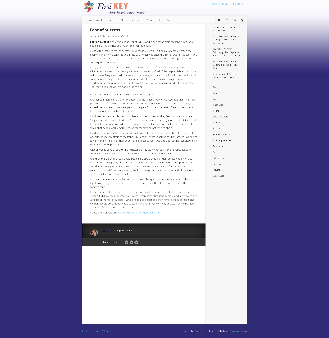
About (99, 20)
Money (216, 122)
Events (216, 93)
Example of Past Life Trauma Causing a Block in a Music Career (226, 65)
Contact (159, 20)
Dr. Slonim (122, 20)
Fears (215, 99)
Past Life (217, 128)
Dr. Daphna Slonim (107, 36)
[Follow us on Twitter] (219, 20)
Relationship (218, 146)
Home (90, 20)
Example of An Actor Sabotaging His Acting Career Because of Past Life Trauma (226, 52)
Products (110, 20)
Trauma (216, 169)
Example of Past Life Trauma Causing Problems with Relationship (226, 39)
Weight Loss (218, 175)
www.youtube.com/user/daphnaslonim (138, 212)
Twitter (136, 242)
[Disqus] (144, 289)
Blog (169, 20)
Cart (214, 3)
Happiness (218, 104)
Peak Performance (221, 134)
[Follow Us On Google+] (242, 20)
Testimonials (137, 20)
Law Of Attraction (221, 116)
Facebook (131, 242)
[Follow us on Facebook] (227, 20)
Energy (216, 87)
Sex (214, 152)
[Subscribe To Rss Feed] (235, 20)
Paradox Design (238, 331)
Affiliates (106, 331)
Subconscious (219, 158)
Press (149, 20)
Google (127, 242)
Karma (216, 110)
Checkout (224, 3)
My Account (238, 3)
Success (217, 164)
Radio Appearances (222, 140)
